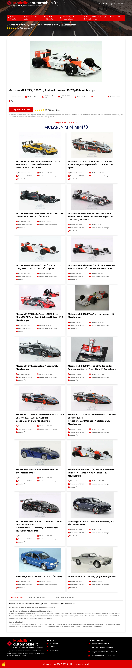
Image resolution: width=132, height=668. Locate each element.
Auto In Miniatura (14, 18)
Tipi (111, 3)
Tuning (120, 3)
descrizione (17, 597)
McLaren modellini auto (31, 18)
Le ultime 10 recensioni (62, 597)
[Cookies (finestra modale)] (3, 664)
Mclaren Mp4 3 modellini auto (68, 18)
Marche (102, 3)
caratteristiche (37, 597)
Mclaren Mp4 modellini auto (47, 18)
